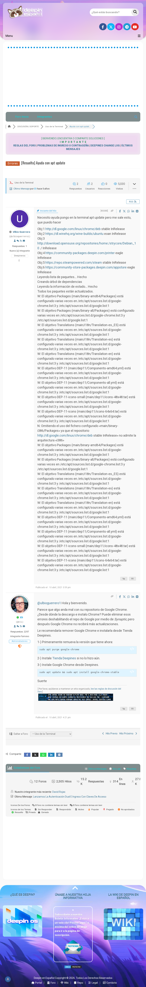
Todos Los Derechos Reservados (94, 978)
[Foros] (9, 126)
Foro (53, 982)
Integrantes (44, 116)
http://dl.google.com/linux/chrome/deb (73, 229)
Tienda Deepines (64, 658)
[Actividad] (18, 240)
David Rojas (58, 791)
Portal (38, 982)
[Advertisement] (73, 77)
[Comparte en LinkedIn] (133, 211)
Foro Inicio (22, 116)
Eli (35, 188)
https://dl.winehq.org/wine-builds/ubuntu (74, 234)
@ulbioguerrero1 (49, 603)
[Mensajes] (24, 240)
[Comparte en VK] (137, 211)
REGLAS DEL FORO (24, 145)
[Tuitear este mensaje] (124, 211)
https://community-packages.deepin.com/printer (80, 253)
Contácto (111, 982)
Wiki (66, 982)
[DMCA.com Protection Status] (73, 969)
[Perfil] (15, 240)
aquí (83, 922)
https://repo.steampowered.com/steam (73, 262)
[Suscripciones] (21, 240)
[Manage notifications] (8, 979)
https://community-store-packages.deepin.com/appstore (86, 267)
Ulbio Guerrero (21, 232)
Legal (94, 982)
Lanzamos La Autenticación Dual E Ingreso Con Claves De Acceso (69, 796)
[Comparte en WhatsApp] (129, 211)
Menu (9, 36)
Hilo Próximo (126, 733)
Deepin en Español (44, 978)
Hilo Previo (111, 733)
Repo (80, 982)
